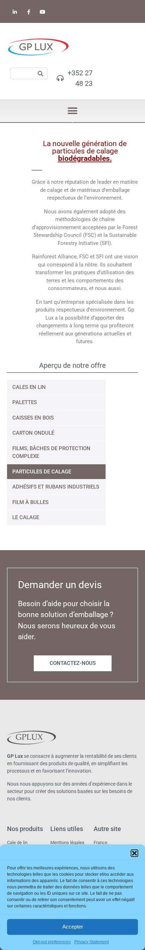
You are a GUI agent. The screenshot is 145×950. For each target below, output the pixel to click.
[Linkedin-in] (15, 12)
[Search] (40, 73)
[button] (134, 853)
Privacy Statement (91, 941)
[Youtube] (42, 12)
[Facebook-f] (29, 12)
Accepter (72, 927)
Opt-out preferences (52, 941)
